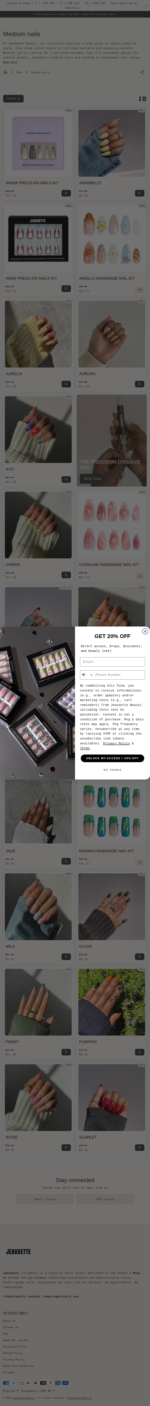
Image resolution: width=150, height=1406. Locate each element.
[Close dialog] (145, 631)
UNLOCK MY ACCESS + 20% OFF (112, 758)
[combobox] (87, 675)
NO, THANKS (112, 770)
